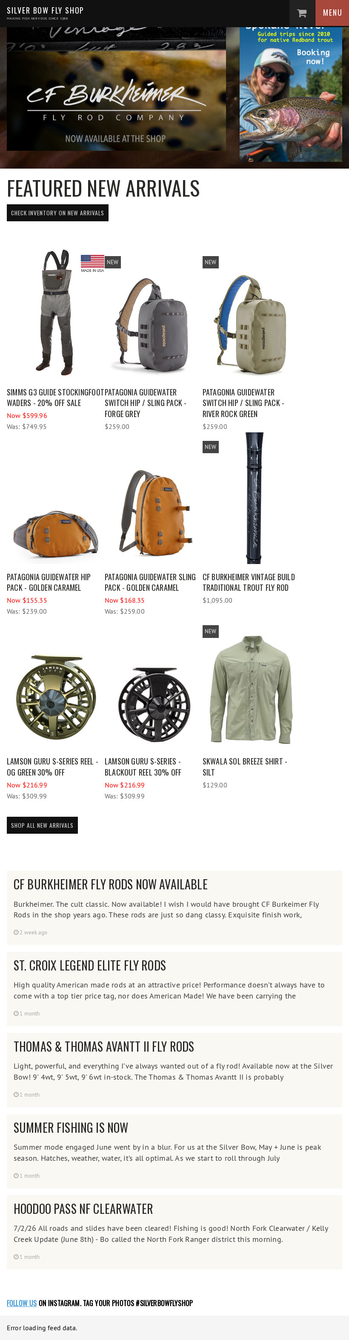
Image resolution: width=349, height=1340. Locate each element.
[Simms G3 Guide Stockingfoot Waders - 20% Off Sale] (56, 313)
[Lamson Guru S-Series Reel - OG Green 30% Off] (56, 682)
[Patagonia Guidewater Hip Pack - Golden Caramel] (56, 498)
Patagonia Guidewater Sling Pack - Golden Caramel (150, 582)
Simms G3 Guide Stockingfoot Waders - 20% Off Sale (55, 397)
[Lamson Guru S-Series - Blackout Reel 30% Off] (154, 682)
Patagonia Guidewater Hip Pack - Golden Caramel (49, 582)
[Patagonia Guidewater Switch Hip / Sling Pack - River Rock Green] (251, 313)
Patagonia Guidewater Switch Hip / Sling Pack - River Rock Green (244, 402)
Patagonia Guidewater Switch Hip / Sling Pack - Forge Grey (146, 402)
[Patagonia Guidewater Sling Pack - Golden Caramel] (154, 498)
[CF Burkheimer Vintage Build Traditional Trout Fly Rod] (251, 498)
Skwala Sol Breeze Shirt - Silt (245, 767)
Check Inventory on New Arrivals (57, 213)
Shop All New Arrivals (42, 825)
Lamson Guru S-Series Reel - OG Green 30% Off (52, 767)
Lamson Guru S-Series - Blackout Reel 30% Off (143, 767)
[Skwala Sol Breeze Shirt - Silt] (251, 682)
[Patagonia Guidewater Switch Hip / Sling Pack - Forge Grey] (154, 313)
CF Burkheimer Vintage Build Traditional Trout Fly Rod (249, 582)
